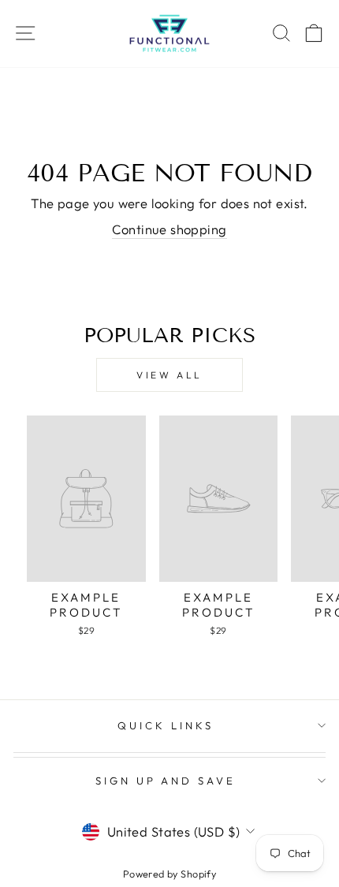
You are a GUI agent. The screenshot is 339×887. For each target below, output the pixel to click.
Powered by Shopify (169, 873)
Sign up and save (166, 780)
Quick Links (165, 725)
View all (169, 375)
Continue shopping (169, 229)
